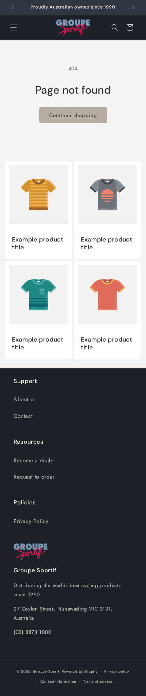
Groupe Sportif (46, 671)
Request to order (34, 477)
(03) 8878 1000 (32, 632)
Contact (23, 416)
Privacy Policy (31, 521)
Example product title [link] (37, 243)
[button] (13, 27)
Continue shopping (73, 115)
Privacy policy (116, 671)
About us (25, 399)
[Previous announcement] (12, 7)
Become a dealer (34, 460)
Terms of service (97, 681)
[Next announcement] (133, 7)
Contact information (58, 681)
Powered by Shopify (80, 671)
